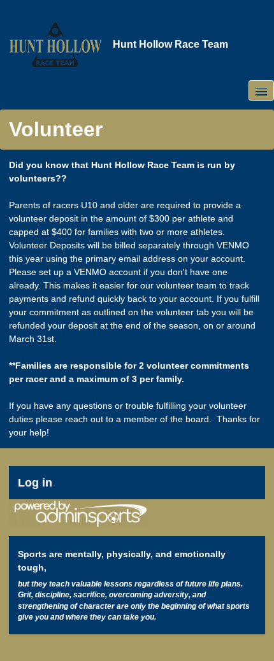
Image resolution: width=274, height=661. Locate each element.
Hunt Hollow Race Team (170, 44)
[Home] (56, 44)
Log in (35, 482)
